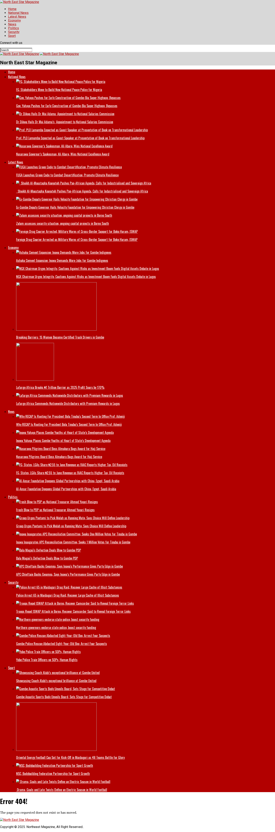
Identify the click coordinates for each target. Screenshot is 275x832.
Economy (14, 20)
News (12, 24)
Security (14, 32)
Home (12, 9)
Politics (13, 28)
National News (18, 13)
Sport (12, 36)
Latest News (17, 17)
